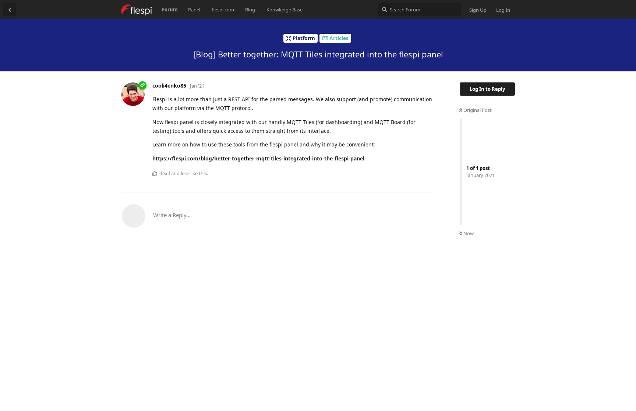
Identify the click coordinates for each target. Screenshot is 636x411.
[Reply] (423, 173)
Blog (250, 9)
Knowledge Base (284, 9)
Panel (194, 9)
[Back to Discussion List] (9, 9)
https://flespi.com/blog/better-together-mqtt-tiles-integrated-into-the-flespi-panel (258, 158)
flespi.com (223, 9)
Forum (170, 9)
